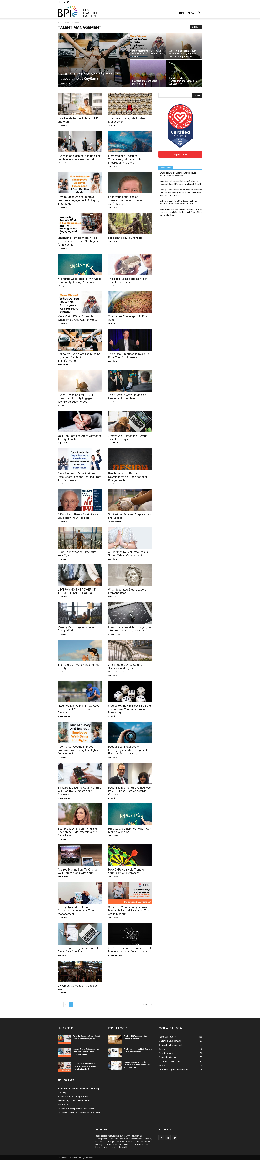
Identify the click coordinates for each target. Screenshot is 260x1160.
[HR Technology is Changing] (130, 223)
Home (181, 13)
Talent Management (167, 1036)
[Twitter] (68, 2)
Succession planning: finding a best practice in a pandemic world (80, 157)
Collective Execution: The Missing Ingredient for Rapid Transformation (79, 357)
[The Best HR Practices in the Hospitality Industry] (115, 1039)
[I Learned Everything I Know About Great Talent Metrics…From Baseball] (80, 691)
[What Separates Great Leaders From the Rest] (130, 575)
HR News (162, 1065)
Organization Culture (167, 1057)
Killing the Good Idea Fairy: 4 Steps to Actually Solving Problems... (79, 280)
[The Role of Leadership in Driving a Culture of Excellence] (115, 1052)
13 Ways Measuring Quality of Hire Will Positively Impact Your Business (79, 791)
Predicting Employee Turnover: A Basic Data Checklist (78, 949)
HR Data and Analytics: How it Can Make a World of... (129, 830)
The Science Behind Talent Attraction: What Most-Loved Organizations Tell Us (84, 1066)
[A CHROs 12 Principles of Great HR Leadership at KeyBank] (94, 61)
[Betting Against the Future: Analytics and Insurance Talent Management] (80, 893)
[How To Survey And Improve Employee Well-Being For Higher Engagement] (80, 732)
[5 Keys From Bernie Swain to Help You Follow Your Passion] (80, 500)
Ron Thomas (63, 877)
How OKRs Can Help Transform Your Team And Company (127, 871)
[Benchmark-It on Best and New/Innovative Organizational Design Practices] (130, 459)
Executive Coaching (166, 1053)
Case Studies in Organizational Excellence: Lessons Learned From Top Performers (79, 477)
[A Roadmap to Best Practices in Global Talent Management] (130, 538)
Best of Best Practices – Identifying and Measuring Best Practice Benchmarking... (127, 750)
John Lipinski (63, 286)
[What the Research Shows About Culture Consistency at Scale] (64, 1039)
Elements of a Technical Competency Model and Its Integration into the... (125, 159)
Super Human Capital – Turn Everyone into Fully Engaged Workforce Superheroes (75, 398)
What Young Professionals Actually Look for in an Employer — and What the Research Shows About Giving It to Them (181, 212)
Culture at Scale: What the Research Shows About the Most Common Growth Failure (178, 202)
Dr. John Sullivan (64, 443)
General (161, 1049)
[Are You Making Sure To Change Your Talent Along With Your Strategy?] (80, 855)
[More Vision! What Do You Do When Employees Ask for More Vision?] (148, 46)
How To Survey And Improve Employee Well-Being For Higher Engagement (78, 750)
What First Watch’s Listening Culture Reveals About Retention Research (178, 174)
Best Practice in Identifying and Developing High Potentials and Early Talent (77, 832)
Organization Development (170, 1045)
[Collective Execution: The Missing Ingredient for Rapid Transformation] (80, 340)
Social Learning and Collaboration (173, 1069)
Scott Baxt (112, 597)
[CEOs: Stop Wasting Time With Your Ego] (80, 538)
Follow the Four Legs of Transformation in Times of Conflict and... (125, 200)
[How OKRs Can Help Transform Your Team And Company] (130, 855)
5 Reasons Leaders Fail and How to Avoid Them (79, 1112)
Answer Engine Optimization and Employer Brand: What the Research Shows (86, 1052)
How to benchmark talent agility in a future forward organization (129, 629)
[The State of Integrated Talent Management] (130, 104)
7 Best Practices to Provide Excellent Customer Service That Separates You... (137, 1065)
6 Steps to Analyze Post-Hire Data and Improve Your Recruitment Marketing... (129, 709)
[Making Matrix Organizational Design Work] (80, 613)
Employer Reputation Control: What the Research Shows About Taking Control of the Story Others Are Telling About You (181, 192)
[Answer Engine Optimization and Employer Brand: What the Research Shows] (64, 1052)
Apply (191, 13)
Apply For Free (180, 154)
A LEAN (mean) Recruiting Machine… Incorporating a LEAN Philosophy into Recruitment (74, 1100)
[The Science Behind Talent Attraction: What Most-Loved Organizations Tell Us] (64, 1067)
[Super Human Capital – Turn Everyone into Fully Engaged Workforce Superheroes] (184, 46)
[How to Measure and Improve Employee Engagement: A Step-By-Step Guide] (80, 182)
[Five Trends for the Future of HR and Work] (80, 104)
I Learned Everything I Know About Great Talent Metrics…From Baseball (79, 709)
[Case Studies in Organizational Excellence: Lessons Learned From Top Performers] (80, 459)
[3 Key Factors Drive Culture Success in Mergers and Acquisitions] (130, 650)
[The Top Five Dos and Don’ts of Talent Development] (130, 264)
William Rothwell (115, 955)
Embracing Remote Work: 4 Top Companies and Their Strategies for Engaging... (78, 241)
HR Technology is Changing (125, 237)
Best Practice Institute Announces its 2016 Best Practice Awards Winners (129, 791)
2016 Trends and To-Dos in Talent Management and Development (129, 949)
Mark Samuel (63, 364)
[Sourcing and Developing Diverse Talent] (148, 73)
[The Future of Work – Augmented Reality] (80, 650)
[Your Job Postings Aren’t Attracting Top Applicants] (80, 421)
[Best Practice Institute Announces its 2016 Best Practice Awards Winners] (130, 773)
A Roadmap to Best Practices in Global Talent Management (128, 553)
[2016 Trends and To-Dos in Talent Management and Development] (130, 934)
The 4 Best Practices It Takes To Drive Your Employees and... (128, 355)
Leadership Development (169, 1041)
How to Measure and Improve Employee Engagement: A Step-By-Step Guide (79, 200)
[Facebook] (60, 2)
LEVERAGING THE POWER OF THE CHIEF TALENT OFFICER (77, 591)
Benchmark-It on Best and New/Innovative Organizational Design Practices (127, 477)
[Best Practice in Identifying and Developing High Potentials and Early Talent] (80, 814)
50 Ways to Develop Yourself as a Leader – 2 (77, 1108)
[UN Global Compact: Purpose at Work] (80, 971)
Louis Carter (65, 83)
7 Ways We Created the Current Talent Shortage (127, 437)
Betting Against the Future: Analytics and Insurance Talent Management (77, 911)
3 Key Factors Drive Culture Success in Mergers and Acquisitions (125, 668)
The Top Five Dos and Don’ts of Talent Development (127, 280)
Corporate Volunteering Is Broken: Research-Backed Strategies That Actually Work (129, 911)
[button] (199, 12)
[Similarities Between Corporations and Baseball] (130, 500)
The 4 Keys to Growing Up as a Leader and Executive (127, 396)
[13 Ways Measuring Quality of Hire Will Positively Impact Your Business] (80, 773)
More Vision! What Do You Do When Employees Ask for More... (78, 318)
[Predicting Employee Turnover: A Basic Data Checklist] (80, 934)
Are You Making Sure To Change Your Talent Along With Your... (78, 871)
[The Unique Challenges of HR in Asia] (130, 302)
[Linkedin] (64, 2)
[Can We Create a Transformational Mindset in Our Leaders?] (184, 73)
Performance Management (170, 1061)
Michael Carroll (64, 163)
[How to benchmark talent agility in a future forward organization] (130, 613)
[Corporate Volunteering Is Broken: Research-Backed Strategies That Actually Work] (130, 893)
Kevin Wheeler (113, 443)
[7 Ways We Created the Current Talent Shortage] (130, 421)
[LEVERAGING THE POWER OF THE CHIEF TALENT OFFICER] (80, 575)
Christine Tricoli (114, 634)
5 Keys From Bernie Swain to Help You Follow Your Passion (79, 516)
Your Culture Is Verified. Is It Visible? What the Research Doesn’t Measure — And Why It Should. (180, 182)
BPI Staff (111, 125)
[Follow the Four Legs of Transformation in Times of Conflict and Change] (130, 182)
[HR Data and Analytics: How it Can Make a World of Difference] (130, 814)
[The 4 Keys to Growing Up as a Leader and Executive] (130, 381)
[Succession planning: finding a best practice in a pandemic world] (80, 141)
